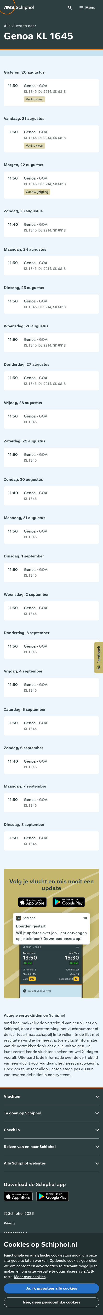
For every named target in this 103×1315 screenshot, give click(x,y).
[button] (98, 657)
